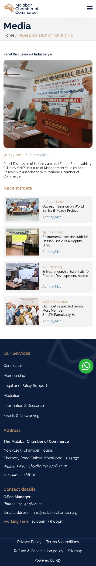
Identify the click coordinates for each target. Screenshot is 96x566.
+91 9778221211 (55, 466)
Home (8, 35)
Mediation (11, 395)
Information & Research (23, 405)
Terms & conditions (62, 542)
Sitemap (75, 551)
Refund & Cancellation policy (38, 551)
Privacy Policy (29, 542)
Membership (14, 375)
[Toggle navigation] (90, 8)
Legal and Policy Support (25, 385)
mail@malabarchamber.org (54, 512)
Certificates (13, 365)
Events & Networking (21, 415)
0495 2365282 (29, 466)
